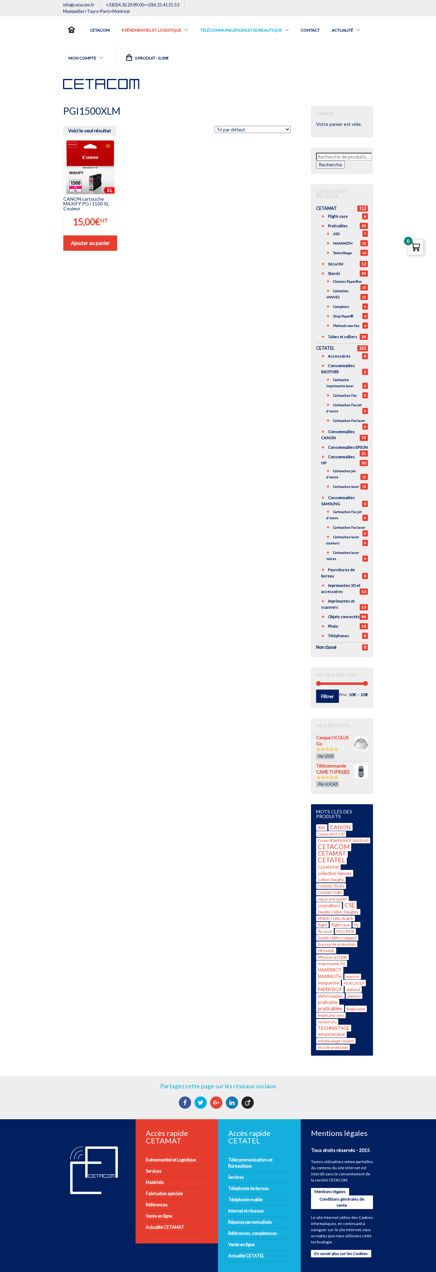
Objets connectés (344, 616)
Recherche (330, 164)
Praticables (338, 226)
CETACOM (333, 846)
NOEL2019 (354, 983)
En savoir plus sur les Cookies (341, 1253)
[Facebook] (186, 1102)
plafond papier (330, 996)
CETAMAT (326, 208)
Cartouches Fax (345, 395)
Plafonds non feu (346, 326)
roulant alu (327, 1022)
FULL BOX (345, 931)
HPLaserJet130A (332, 957)
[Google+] (217, 1102)
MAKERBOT (330, 970)
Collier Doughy (331, 879)
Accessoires (339, 356)
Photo (333, 626)
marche (352, 976)
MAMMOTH (343, 243)
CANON (340, 827)
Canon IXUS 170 (331, 834)
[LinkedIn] (233, 1102)
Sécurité (335, 264)
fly (356, 925)
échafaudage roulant (336, 1041)
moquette (328, 983)
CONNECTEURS (331, 886)
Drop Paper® (343, 316)
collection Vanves (335, 873)
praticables (330, 1008)
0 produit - (151, 58)
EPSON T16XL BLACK (335, 918)
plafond (353, 989)
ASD (336, 234)
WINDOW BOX (331, 1034)
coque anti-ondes (332, 899)
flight (322, 925)
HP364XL (326, 950)
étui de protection (333, 1047)
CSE (350, 905)
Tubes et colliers (342, 336)
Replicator (356, 1008)
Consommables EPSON (348, 447)
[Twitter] (201, 1102)
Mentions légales (330, 1191)
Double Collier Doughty (338, 912)
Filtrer (327, 696)
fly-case (325, 931)
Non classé (326, 647)
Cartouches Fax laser (349, 420)
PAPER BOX (330, 989)
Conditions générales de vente (342, 1202)
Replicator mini (331, 1015)
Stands (334, 273)
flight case (340, 924)
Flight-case (338, 216)
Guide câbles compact (337, 938)
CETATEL (325, 348)
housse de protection (337, 944)
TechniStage (342, 253)
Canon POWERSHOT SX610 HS (343, 840)
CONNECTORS (330, 892)
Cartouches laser (346, 486)
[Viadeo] (248, 1102)
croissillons (329, 905)
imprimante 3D (331, 963)
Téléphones (338, 635)
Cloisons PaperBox (347, 281)
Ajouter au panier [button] (90, 243)
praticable (328, 1002)
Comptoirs (341, 306)
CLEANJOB (328, 867)
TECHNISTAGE (333, 1028)
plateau (354, 996)
